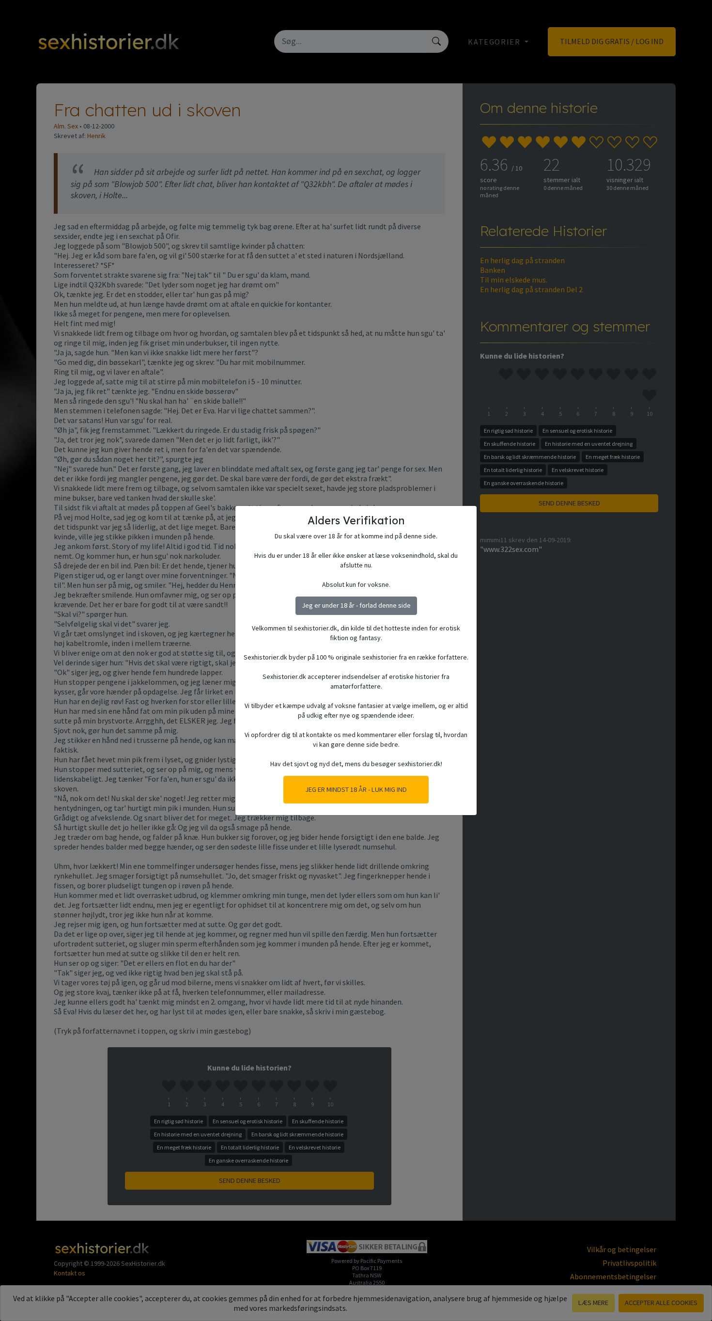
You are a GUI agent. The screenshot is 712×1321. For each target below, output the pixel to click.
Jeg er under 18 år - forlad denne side (356, 605)
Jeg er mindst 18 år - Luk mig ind (356, 789)
